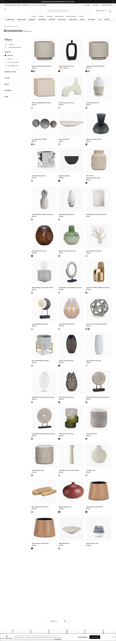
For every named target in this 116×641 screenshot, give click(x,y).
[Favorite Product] (54, 41)
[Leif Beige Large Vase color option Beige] (86, 108)
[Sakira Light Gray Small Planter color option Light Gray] (89, 71)
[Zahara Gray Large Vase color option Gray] (59, 366)
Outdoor (52, 19)
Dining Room (21, 19)
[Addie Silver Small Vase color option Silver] (32, 181)
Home (5, 26)
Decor (82, 19)
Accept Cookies (95, 637)
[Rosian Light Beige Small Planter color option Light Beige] (32, 108)
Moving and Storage (71, 16)
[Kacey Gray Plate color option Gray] (59, 144)
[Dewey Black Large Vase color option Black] (59, 71)
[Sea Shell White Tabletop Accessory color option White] (32, 219)
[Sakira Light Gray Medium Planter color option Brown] (32, 71)
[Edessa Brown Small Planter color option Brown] (86, 512)
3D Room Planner (59, 16)
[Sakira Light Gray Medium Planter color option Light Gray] (34, 71)
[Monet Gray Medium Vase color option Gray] (86, 144)
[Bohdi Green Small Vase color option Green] (59, 439)
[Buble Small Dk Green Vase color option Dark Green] (59, 256)
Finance (34, 16)
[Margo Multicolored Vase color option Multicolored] (59, 219)
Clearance (81, 16)
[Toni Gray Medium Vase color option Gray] (86, 183)
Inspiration (41, 16)
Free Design (49, 16)
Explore (107, 19)
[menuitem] (10, 19)
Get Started (18, 5)
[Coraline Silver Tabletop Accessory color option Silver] (89, 329)
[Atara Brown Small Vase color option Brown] (32, 256)
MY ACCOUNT (103, 11)
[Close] (113, 637)
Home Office (73, 19)
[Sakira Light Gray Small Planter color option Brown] (86, 71)
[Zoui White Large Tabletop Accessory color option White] (32, 402)
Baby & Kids (62, 19)
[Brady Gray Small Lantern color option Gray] (59, 402)
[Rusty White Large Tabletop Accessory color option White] (32, 439)
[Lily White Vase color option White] (86, 475)
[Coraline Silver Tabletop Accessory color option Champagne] (86, 329)
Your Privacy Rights (82, 637)
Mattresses (42, 19)
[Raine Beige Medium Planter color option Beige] (32, 366)
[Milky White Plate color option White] (59, 548)
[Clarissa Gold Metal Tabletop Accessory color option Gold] (86, 292)
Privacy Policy (57, 639)
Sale (99, 19)
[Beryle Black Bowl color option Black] (59, 181)
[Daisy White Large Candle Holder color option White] (59, 475)
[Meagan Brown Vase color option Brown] (59, 512)
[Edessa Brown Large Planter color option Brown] (32, 548)
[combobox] (58, 621)
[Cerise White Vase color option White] (86, 439)
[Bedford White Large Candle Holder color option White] (32, 292)
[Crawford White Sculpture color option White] (86, 256)
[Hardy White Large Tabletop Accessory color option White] (59, 292)
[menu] (58, 19)
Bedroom (32, 19)
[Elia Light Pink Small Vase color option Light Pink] (59, 329)
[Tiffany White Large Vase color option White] (86, 366)
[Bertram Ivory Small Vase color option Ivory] (59, 108)
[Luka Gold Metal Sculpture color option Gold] (32, 329)
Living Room (10, 19)
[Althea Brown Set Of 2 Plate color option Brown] (32, 512)
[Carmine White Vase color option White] (32, 475)
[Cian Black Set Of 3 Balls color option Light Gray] (34, 144)
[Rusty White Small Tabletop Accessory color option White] (86, 402)
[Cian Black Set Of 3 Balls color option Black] (32, 144)
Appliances (91, 19)
